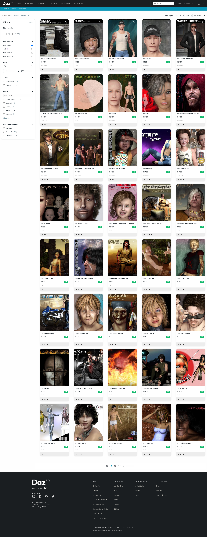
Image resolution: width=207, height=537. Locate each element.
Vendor (13, 9)
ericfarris (22, 9)
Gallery (137, 490)
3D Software (29, 4)
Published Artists (161, 495)
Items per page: (171, 15)
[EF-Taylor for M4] (88, 202)
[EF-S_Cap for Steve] (88, 38)
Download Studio (184, 3)
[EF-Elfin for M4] (156, 257)
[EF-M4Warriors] (54, 367)
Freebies (159, 490)
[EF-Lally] (156, 92)
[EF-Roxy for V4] (156, 312)
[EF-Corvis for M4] (190, 312)
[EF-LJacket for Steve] (190, 38)
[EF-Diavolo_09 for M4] (122, 367)
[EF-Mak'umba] (156, 422)
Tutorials (95, 490)
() (12, 81)
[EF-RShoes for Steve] (54, 38)
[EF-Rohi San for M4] (156, 367)
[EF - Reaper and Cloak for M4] (190, 92)
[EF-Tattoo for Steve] (122, 38)
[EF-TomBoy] (156, 147)
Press (116, 500)
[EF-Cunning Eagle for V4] (156, 202)
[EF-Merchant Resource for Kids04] (122, 202)
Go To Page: (121, 466)
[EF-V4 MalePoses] (122, 422)
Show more (6, 118)
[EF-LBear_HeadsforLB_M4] (190, 202)
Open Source (97, 514)
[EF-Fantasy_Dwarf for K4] (88, 147)
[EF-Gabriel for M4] (88, 312)
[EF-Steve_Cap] (156, 38)
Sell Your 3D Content (100, 500)
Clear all (30, 22)
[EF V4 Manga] (190, 367)
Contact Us (96, 486)
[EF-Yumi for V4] (88, 422)
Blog (115, 490)
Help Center (97, 495)
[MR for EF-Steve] (88, 92)
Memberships (65, 4)
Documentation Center (100, 509)
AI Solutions (78, 4)
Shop (18, 4)
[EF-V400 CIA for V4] (54, 422)
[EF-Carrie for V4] (190, 257)
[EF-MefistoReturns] (190, 422)
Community (53, 4)
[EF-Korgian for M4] (122, 312)
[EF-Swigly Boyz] (190, 147)
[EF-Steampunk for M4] (54, 147)
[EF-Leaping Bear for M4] (88, 257)
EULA (132, 527)
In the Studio (139, 486)
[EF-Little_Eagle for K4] (122, 147)
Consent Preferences (100, 518)
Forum (137, 495)
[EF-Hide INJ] (54, 202)
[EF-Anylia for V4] (54, 257)
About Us (117, 495)
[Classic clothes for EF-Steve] (54, 92)
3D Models (41, 4)
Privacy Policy (125, 527)
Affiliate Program (98, 504)
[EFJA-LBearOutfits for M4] (122, 257)
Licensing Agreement (100, 527)
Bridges (116, 509)
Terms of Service (113, 527)
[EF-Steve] (122, 92)
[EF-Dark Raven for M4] (88, 367)
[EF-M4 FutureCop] (54, 312)
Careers (116, 504)
